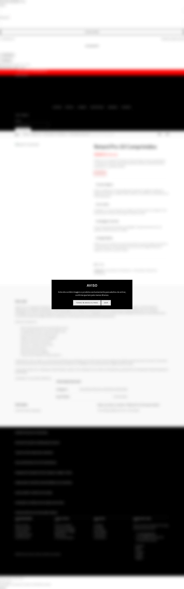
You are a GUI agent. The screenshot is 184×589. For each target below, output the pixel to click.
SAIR (106, 303)
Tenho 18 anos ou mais (87, 303)
